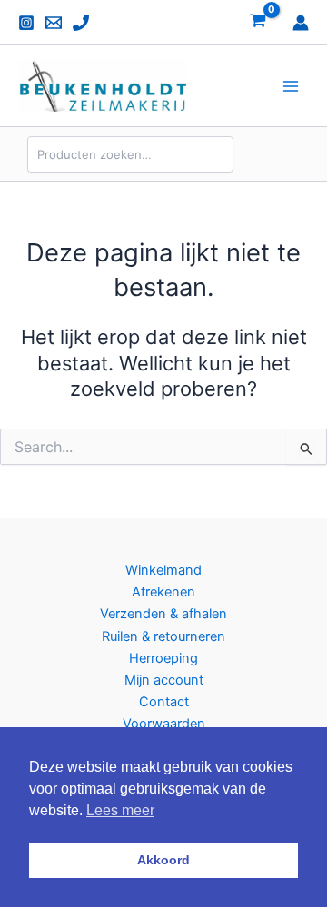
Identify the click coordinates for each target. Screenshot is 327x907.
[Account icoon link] (300, 23)
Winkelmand (163, 570)
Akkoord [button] (163, 860)
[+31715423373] (81, 23)
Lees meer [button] (120, 810)
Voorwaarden (164, 723)
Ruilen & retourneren (163, 636)
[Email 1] (53, 23)
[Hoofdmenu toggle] (290, 86)
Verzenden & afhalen (163, 614)
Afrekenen (163, 592)
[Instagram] (26, 23)
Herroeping (163, 658)
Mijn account (163, 680)
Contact (164, 702)
